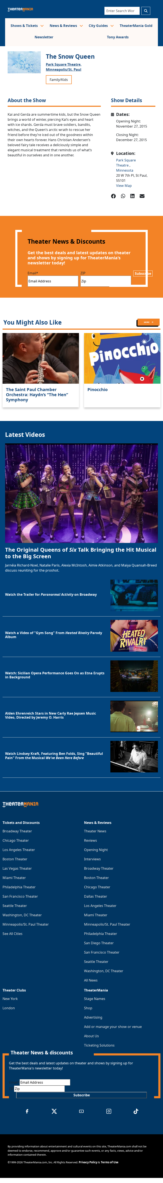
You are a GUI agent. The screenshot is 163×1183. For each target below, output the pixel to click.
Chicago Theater (16, 840)
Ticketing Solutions (99, 1045)
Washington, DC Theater (22, 915)
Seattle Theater (15, 905)
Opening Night (96, 849)
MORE (147, 322)
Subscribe (143, 273)
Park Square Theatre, (64, 64)
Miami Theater (14, 877)
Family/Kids (59, 79)
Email (33, 273)
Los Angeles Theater (19, 849)
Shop (88, 1008)
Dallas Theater (95, 896)
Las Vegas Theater (17, 868)
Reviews (90, 840)
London (9, 1008)
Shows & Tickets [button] (25, 25)
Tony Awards (118, 37)
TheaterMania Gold (136, 25)
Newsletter (44, 37)
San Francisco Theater (20, 896)
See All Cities (12, 933)
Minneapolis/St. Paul (63, 69)
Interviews (92, 859)
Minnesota (124, 170)
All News (91, 980)
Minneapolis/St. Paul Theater (26, 924)
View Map (124, 185)
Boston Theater (15, 859)
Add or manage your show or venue (113, 1026)
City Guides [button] (99, 25)
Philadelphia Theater (19, 887)
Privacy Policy (88, 1162)
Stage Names (94, 998)
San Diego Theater (99, 943)
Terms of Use (109, 1162)
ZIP (83, 273)
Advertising (93, 1017)
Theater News (95, 831)
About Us (91, 1036)
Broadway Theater (17, 831)
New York (10, 998)
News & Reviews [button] (64, 25)
